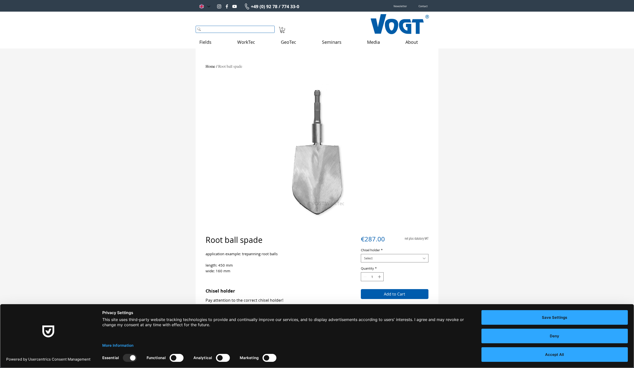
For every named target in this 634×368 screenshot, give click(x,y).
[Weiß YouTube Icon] (234, 6)
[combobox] (394, 258)
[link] (282, 30)
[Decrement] (365, 277)
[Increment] (380, 277)
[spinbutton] (372, 277)
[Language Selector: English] (204, 6)
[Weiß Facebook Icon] (227, 6)
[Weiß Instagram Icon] (219, 6)
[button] (400, 6)
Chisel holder (372, 250)
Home (210, 66)
